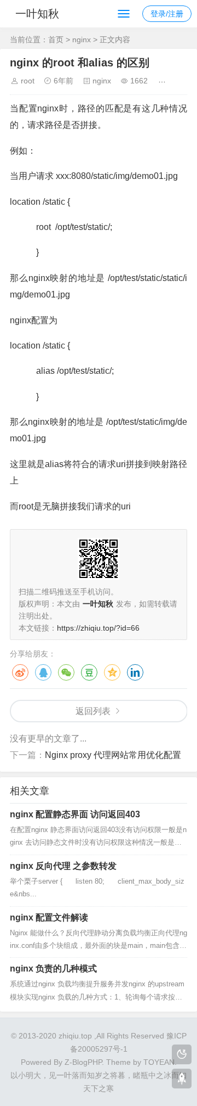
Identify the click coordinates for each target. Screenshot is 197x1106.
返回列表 (93, 711)
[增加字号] (164, 80)
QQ (43, 672)
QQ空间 (112, 672)
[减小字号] (180, 80)
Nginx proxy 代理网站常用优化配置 (113, 755)
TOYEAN (159, 1062)
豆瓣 (89, 672)
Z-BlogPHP (83, 1062)
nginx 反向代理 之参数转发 (63, 866)
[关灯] (182, 1054)
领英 (135, 672)
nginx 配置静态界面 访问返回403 (75, 814)
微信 (66, 672)
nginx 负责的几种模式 (53, 968)
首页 (55, 39)
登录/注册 (166, 13)
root (27, 80)
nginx (81, 39)
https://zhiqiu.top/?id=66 (98, 628)
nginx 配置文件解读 (49, 917)
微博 (20, 672)
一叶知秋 (37, 14)
